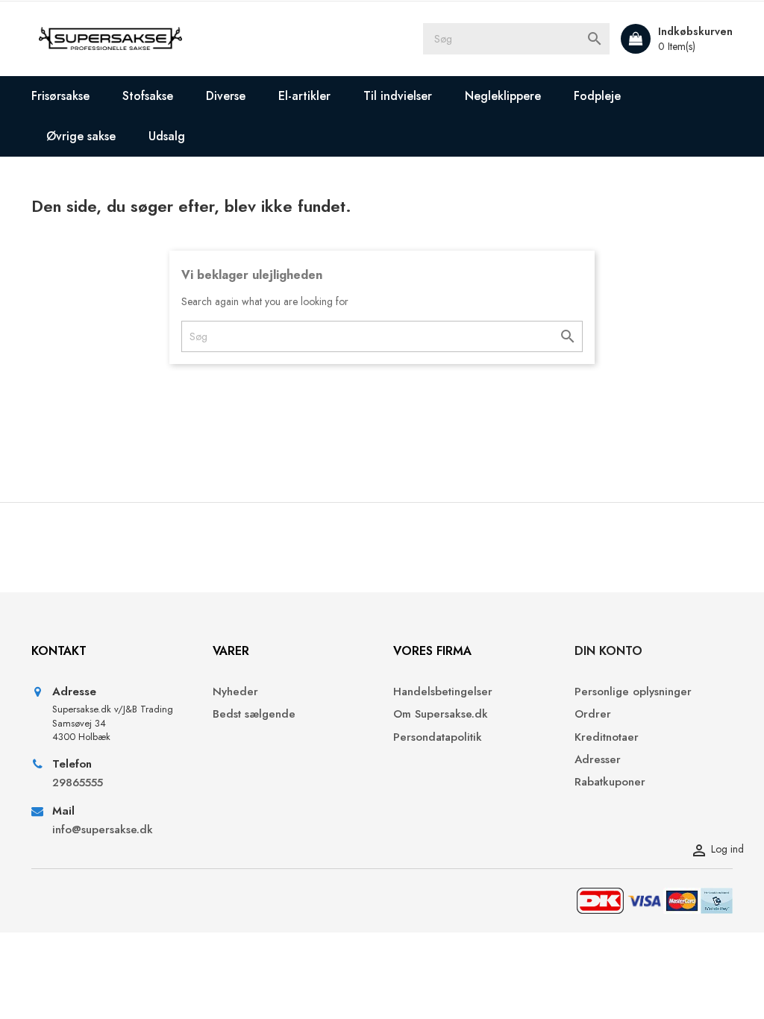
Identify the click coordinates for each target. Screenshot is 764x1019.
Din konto (608, 650)
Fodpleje (597, 95)
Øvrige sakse (81, 136)
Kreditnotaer (606, 737)
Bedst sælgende (254, 714)
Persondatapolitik (437, 737)
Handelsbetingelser (442, 692)
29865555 (77, 783)
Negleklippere (503, 95)
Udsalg (166, 136)
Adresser (597, 760)
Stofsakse (147, 95)
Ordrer (592, 714)
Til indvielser (397, 95)
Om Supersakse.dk (440, 714)
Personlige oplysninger (633, 692)
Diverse (225, 95)
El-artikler (304, 95)
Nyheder (235, 692)
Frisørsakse (60, 95)
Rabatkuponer (609, 782)
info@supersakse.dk (104, 830)
